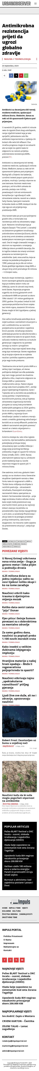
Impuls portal (8, 544)
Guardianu (17, 431)
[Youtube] (22, 960)
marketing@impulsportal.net (15, 1046)
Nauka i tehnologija (17, 59)
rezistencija (7, 546)
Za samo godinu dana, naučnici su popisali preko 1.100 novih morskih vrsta (19, 635)
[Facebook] (11, 75)
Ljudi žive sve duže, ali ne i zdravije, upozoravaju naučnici (19, 698)
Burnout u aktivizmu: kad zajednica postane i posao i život (18, 882)
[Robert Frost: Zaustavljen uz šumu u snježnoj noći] (19, 721)
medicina (17, 544)
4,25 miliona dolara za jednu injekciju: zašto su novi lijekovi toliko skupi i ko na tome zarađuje (19, 580)
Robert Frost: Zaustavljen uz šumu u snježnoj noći (19, 741)
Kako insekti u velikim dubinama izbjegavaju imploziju (16, 650)
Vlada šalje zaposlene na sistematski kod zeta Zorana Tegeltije (19, 847)
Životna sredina (10, 804)
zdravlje (16, 546)
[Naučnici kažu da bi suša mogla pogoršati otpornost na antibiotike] (19, 776)
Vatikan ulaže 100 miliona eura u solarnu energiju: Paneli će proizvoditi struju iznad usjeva (18, 870)
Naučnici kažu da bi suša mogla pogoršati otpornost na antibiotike (18, 797)
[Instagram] (10, 960)
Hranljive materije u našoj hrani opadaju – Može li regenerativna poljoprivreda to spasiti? (19, 665)
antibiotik (21, 541)
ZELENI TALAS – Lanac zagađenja (15, 1027)
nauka (24, 544)
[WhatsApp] (26, 75)
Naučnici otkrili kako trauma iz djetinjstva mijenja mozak (16, 596)
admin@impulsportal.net (13, 1051)
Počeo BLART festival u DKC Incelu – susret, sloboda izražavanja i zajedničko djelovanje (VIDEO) (18, 835)
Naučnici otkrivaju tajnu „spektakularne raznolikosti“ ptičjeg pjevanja (18, 682)
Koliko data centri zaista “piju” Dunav (18, 608)
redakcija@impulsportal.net (14, 1041)
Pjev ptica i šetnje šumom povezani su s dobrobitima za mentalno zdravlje (19, 621)
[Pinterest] (21, 75)
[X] (16, 75)
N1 (10, 157)
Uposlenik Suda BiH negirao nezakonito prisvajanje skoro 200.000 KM (19, 858)
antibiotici (12, 541)
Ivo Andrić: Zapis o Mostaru (18, 1016)
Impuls (29, 541)
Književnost (8, 746)
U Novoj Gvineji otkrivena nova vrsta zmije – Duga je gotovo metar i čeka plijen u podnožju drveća (19, 562)
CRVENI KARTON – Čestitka (18, 1021)
